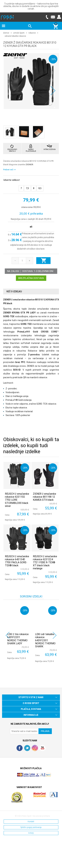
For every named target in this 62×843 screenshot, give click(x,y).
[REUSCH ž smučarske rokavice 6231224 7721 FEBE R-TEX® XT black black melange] (45, 538)
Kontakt (31, 821)
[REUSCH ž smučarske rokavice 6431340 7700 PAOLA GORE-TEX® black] (17, 538)
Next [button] (54, 635)
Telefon (46, 17)
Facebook (20, 748)
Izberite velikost (11, 180)
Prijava (59, 17)
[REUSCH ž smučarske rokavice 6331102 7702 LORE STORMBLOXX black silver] (17, 475)
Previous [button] (7, 635)
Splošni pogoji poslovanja (31, 827)
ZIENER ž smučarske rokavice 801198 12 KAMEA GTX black (44, 496)
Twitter (27, 748)
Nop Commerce (39, 776)
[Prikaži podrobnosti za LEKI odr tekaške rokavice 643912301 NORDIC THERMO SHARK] (46, 617)
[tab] (31, 292)
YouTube (42, 748)
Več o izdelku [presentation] (14, 291)
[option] (17, 632)
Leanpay (27, 241)
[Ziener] (15, 57)
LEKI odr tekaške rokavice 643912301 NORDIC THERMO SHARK (45, 640)
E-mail (52, 17)
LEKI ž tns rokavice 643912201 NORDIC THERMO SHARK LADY (18, 639)
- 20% (53, 59)
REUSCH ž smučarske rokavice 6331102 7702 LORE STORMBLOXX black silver (17, 500)
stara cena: (27, 207)
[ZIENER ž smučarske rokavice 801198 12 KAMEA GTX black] (45, 475)
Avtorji (31, 833)
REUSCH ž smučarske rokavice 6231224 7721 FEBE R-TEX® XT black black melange (45, 562)
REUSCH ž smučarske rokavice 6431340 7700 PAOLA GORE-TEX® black (17, 561)
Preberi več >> (9, 169)
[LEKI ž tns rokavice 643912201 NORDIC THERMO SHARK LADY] (18, 617)
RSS (35, 748)
